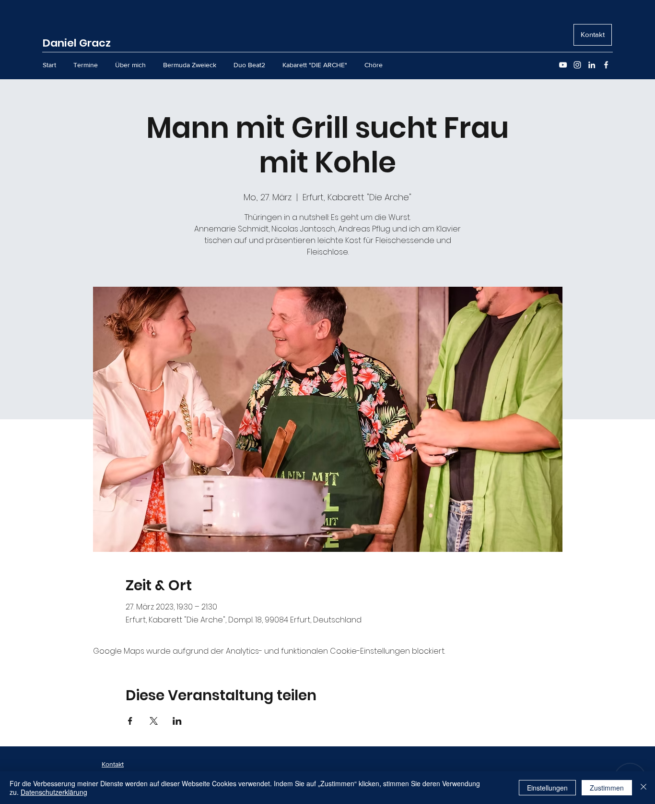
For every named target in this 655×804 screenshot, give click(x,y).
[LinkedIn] (592, 65)
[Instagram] (577, 65)
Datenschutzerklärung (54, 792)
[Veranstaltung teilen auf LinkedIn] (177, 721)
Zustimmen (607, 787)
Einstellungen (547, 787)
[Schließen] (643, 787)
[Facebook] (606, 65)
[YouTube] (563, 65)
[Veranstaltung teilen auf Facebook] (130, 721)
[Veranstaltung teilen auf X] (153, 721)
